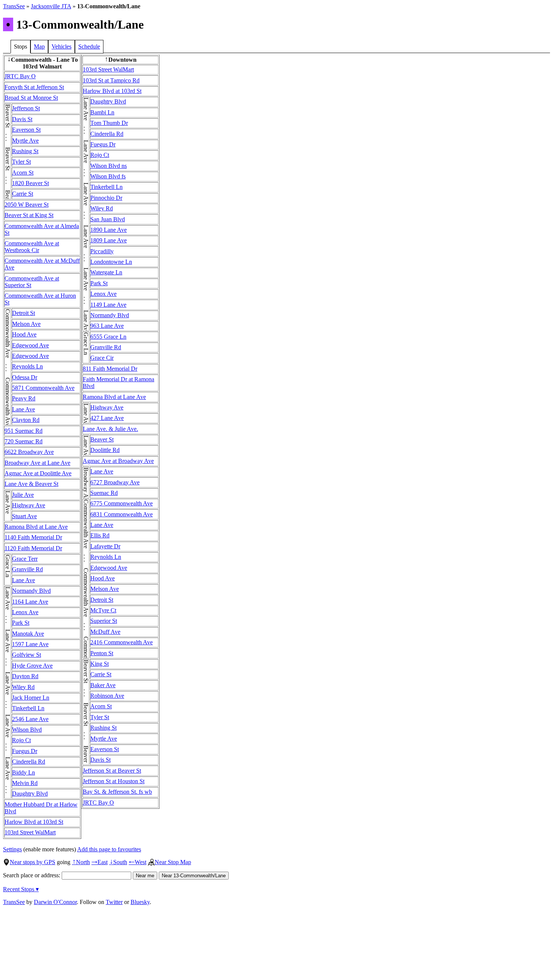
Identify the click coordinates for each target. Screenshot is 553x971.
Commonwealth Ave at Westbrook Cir (32, 246)
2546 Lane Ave (30, 719)
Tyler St (21, 161)
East (99, 862)
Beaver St (102, 439)
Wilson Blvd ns (108, 166)
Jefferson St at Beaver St (112, 770)
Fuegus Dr (24, 751)
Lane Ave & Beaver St (31, 484)
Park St (20, 622)
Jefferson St (26, 108)
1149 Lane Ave (108, 304)
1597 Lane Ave (30, 644)
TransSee (14, 6)
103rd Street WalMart (30, 832)
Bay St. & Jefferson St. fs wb (117, 791)
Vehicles (61, 46)
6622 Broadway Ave (29, 452)
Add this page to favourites (109, 849)
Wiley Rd (23, 687)
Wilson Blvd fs (108, 176)
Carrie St (22, 193)
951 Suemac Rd (24, 431)
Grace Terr (25, 559)
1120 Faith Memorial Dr (33, 548)
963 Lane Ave (107, 326)
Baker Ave (102, 685)
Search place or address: (32, 875)
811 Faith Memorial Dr (110, 368)
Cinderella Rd (28, 761)
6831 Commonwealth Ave (121, 514)
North (81, 862)
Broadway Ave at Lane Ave (37, 463)
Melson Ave (26, 324)
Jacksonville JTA (51, 6)
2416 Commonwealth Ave (121, 642)
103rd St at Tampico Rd (111, 80)
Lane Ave (23, 409)
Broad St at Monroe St (31, 97)
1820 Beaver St (30, 183)
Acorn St (22, 172)
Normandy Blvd (31, 590)
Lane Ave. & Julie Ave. (110, 429)
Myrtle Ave (25, 140)
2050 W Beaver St (27, 204)
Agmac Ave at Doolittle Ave (38, 473)
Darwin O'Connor (55, 902)
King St (99, 664)
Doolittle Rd (105, 450)
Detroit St (23, 313)
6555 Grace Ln (108, 336)
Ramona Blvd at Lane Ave (36, 527)
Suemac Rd (104, 493)
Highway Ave (28, 505)
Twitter (114, 902)
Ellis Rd (99, 535)
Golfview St (26, 654)
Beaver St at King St (29, 215)
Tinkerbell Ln (28, 708)
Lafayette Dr (105, 546)
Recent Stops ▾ (21, 889)
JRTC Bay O (20, 76)
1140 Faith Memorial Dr (33, 537)
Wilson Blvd (27, 729)
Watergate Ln (106, 272)
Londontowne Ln (111, 262)
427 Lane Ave (107, 418)
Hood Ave (24, 334)
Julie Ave (23, 495)
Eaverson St (26, 129)
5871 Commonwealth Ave (43, 388)
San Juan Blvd (107, 219)
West (137, 862)
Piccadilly (102, 251)
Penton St (101, 653)
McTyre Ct (103, 610)
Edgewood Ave (30, 345)
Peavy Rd (23, 398)
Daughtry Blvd (30, 793)
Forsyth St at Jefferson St (34, 87)
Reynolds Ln (27, 366)
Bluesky (140, 902)
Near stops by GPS (32, 862)
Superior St (103, 621)
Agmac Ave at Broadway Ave (118, 461)
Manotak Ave (28, 633)
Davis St (22, 119)
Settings (12, 849)
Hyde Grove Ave (32, 665)
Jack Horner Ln (30, 697)
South (118, 862)
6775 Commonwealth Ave (121, 503)
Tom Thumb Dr (109, 123)
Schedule (89, 46)
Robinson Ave (107, 695)
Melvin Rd (25, 783)
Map (39, 46)
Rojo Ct (21, 740)
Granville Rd (27, 569)
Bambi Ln (102, 112)
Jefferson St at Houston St (113, 781)
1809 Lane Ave (108, 240)
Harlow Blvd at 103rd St (34, 822)
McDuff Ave (105, 632)
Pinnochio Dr (106, 198)
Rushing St (25, 151)
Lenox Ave (25, 612)
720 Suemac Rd (24, 441)
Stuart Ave (24, 516)
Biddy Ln (23, 772)
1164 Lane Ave (30, 601)
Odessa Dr (24, 377)
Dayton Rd (25, 676)
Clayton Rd (26, 420)
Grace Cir (102, 358)
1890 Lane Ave (108, 230)
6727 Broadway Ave (115, 482)
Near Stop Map (173, 862)
